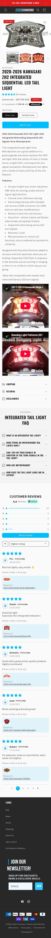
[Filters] (5, 544)
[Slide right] (48, 58)
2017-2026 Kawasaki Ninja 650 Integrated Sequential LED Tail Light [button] (19, 636)
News (8, 816)
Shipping (9, 829)
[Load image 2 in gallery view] (25, 58)
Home (8, 822)
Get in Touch (11, 842)
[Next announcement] (46, 3)
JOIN (38, 886)
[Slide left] (3, 58)
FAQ (7, 810)
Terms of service (39, 928)
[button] (6, 10)
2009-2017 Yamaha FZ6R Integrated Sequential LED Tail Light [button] (19, 730)
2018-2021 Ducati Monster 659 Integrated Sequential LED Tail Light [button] (19, 684)
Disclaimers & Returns (15, 848)
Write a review (25, 535)
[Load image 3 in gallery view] (38, 58)
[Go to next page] (38, 788)
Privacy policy (26, 928)
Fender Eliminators (19, 924)
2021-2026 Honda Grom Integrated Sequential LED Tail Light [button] (19, 587)
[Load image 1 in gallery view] (12, 58)
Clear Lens (10, 115)
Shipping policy (27, 932)
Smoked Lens (28, 115)
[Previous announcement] (5, 3)
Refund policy (13, 928)
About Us (10, 835)
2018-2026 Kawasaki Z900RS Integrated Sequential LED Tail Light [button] (19, 778)
